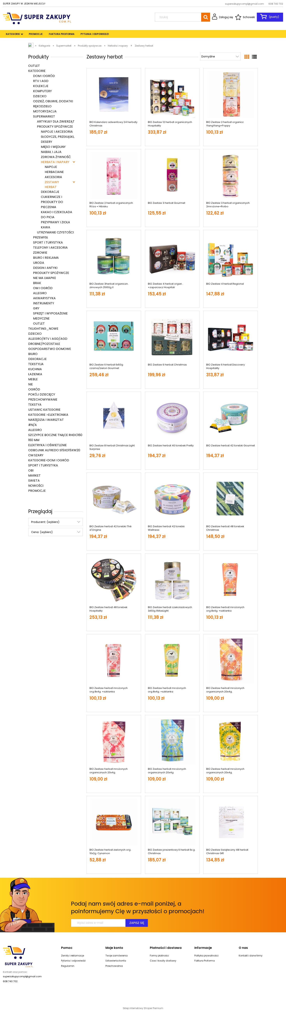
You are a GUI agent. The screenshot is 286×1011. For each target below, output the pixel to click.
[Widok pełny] (254, 57)
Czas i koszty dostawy (163, 960)
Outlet (34, 66)
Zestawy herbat (52, 184)
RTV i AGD (40, 81)
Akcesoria (53, 177)
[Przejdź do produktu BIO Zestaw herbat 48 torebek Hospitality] (113, 579)
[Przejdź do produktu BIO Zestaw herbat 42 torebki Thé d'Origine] (113, 498)
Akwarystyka (44, 298)
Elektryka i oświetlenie (47, 445)
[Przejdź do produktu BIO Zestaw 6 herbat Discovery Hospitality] (230, 337)
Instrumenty (43, 303)
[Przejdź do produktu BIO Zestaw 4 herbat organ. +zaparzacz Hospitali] (172, 256)
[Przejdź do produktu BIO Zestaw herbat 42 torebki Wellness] (172, 498)
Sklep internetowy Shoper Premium (143, 1008)
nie (30, 384)
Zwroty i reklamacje (72, 955)
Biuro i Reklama (46, 257)
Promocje (37, 490)
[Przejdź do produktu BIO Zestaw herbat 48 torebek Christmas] (230, 498)
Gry (36, 308)
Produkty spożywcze (55, 126)
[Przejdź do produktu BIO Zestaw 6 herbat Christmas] (172, 337)
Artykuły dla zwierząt (56, 121)
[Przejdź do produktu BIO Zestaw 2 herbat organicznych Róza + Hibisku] (113, 175)
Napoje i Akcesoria (57, 131)
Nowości (35, 485)
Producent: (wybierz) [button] (45, 522)
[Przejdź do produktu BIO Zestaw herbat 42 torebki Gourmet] (230, 418)
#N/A (32, 425)
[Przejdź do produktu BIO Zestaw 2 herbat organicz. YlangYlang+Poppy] (230, 94)
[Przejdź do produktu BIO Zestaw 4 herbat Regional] (230, 256)
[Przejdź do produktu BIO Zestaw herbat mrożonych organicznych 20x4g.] (230, 660)
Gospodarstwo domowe (49, 349)
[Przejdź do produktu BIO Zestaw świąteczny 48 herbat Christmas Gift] (230, 822)
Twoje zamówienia (116, 955)
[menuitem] (13, 34)
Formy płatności (159, 955)
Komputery (42, 91)
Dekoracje (37, 359)
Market (34, 475)
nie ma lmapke (44, 278)
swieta (34, 480)
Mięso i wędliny (53, 147)
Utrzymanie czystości (55, 232)
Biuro (33, 354)
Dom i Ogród (44, 76)
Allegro (40, 293)
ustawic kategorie (44, 409)
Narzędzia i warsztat (46, 420)
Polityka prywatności (206, 955)
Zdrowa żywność (56, 157)
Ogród (34, 389)
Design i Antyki (45, 268)
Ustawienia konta (115, 960)
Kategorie (37, 71)
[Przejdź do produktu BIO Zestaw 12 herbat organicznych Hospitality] (172, 94)
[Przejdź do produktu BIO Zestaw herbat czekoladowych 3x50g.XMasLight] (172, 579)
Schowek (249, 17)
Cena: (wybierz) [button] (42, 532)
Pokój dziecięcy (41, 394)
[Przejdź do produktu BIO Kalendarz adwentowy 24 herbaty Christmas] (113, 94)
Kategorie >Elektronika (48, 414)
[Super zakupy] (18, 956)
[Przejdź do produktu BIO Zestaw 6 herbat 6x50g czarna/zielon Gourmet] (113, 337)
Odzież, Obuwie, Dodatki (53, 101)
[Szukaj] (205, 17)
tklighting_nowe (43, 328)
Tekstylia (36, 364)
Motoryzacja (45, 111)
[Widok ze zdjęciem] (246, 57)
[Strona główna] (37, 18)
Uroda (38, 262)
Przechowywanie (42, 399)
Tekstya (34, 404)
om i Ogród (43, 288)
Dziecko (39, 96)
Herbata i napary (55, 162)
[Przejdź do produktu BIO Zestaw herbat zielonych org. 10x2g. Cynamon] (113, 822)
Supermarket (44, 116)
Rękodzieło (42, 106)
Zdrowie (40, 252)
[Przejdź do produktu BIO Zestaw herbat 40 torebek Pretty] (172, 418)
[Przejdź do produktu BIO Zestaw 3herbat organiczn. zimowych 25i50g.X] (113, 256)
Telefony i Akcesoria (50, 247)
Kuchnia (35, 369)
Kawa (45, 227)
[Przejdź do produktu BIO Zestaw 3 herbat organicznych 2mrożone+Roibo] (230, 175)
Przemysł (40, 237)
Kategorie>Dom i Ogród (48, 460)
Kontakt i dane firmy (250, 955)
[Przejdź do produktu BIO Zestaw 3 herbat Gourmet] (172, 175)
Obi (30, 470)
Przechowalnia (114, 966)
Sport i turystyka (48, 242)
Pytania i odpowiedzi (73, 960)
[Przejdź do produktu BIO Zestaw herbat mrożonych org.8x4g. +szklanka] (230, 579)
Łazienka (35, 374)
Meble (33, 379)
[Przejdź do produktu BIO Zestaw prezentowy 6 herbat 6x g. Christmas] (172, 822)
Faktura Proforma (204, 960)
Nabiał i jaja (51, 152)
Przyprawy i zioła (55, 222)
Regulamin (67, 966)
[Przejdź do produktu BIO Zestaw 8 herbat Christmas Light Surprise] (113, 418)
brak (37, 283)
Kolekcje (40, 86)
